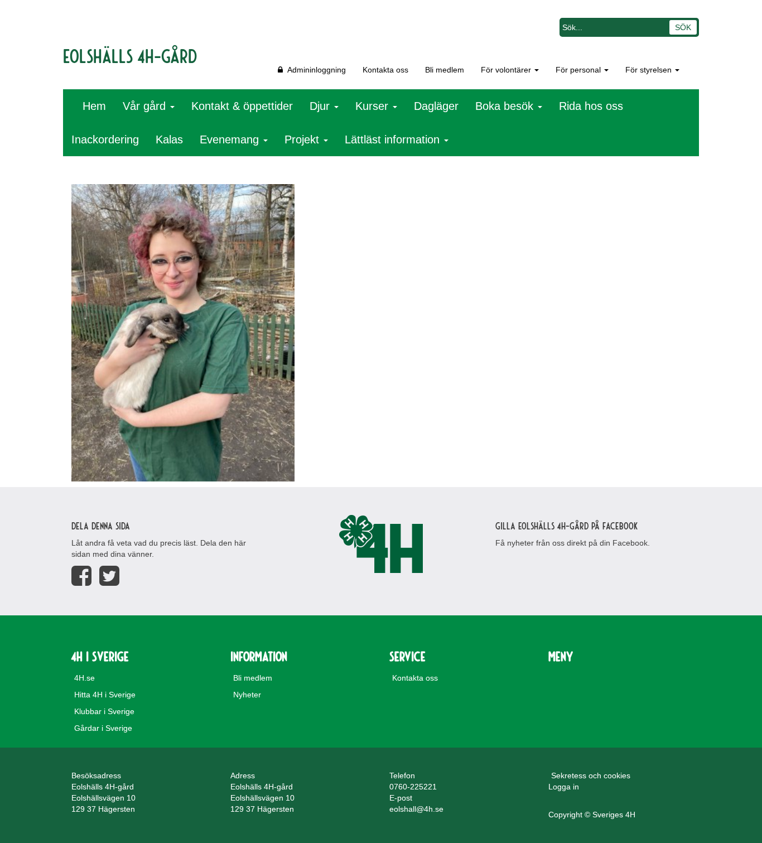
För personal (579, 69)
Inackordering (105, 139)
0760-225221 (413, 786)
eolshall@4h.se (416, 809)
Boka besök (506, 106)
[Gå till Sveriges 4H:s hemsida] (381, 544)
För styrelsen (649, 69)
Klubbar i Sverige (104, 711)
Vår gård (146, 106)
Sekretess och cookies (590, 775)
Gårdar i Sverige (103, 728)
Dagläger (436, 106)
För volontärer (507, 69)
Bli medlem (444, 69)
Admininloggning (314, 69)
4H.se (84, 677)
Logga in (563, 786)
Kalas (169, 139)
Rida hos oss (591, 106)
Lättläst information (394, 139)
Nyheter (247, 694)
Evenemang (231, 139)
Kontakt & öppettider (242, 106)
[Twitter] (109, 576)
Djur (321, 106)
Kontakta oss (385, 69)
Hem (94, 106)
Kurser (373, 106)
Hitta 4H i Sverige (105, 694)
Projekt (303, 139)
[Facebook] (81, 576)
